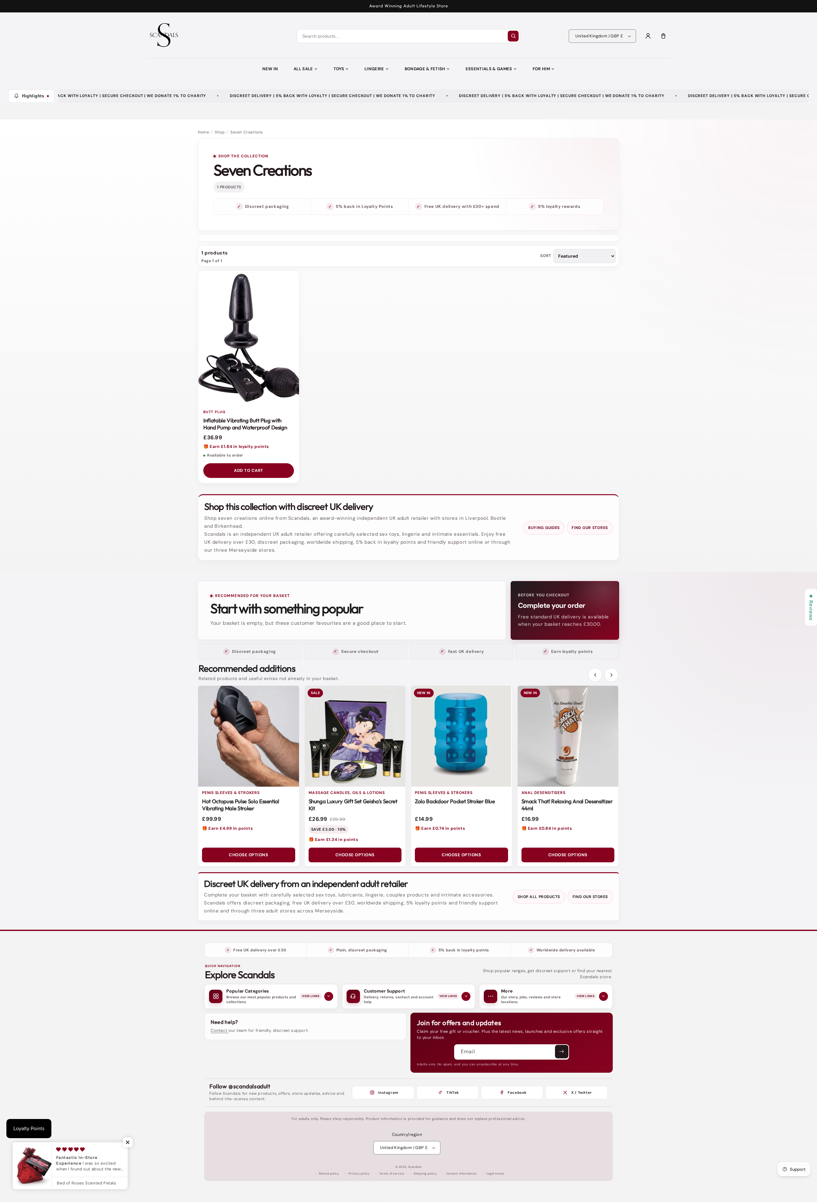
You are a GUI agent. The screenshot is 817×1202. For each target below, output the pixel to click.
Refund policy (329, 1174)
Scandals (415, 1167)
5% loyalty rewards (559, 206)
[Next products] (611, 675)
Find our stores (590, 527)
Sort (545, 256)
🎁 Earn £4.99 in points (227, 828)
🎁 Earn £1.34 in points (333, 839)
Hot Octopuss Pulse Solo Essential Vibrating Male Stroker (240, 805)
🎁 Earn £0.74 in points (440, 828)
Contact (220, 1030)
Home (203, 132)
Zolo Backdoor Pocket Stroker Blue (455, 801)
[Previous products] (595, 675)
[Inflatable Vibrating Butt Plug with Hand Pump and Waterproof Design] (248, 337)
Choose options (248, 855)
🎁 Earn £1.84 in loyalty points (236, 446)
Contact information (461, 1174)
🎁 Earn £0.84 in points (546, 828)
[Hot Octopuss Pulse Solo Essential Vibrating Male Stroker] (248, 736)
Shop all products (539, 896)
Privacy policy (359, 1174)
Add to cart (248, 470)
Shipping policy (425, 1174)
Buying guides (544, 527)
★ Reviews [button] (811, 607)
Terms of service (391, 1174)
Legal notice (495, 1174)
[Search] (513, 36)
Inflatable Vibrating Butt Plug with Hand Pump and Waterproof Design (245, 424)
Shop (220, 132)
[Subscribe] (561, 1051)
